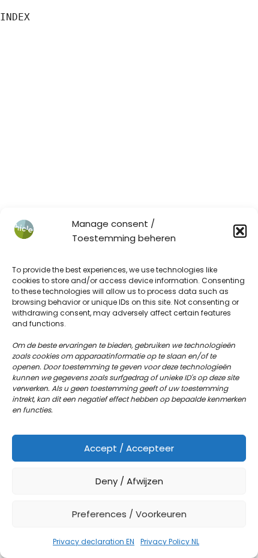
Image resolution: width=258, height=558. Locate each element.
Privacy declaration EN (93, 541)
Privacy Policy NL (169, 541)
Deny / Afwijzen (129, 481)
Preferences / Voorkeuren (129, 514)
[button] (240, 231)
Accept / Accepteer (129, 448)
